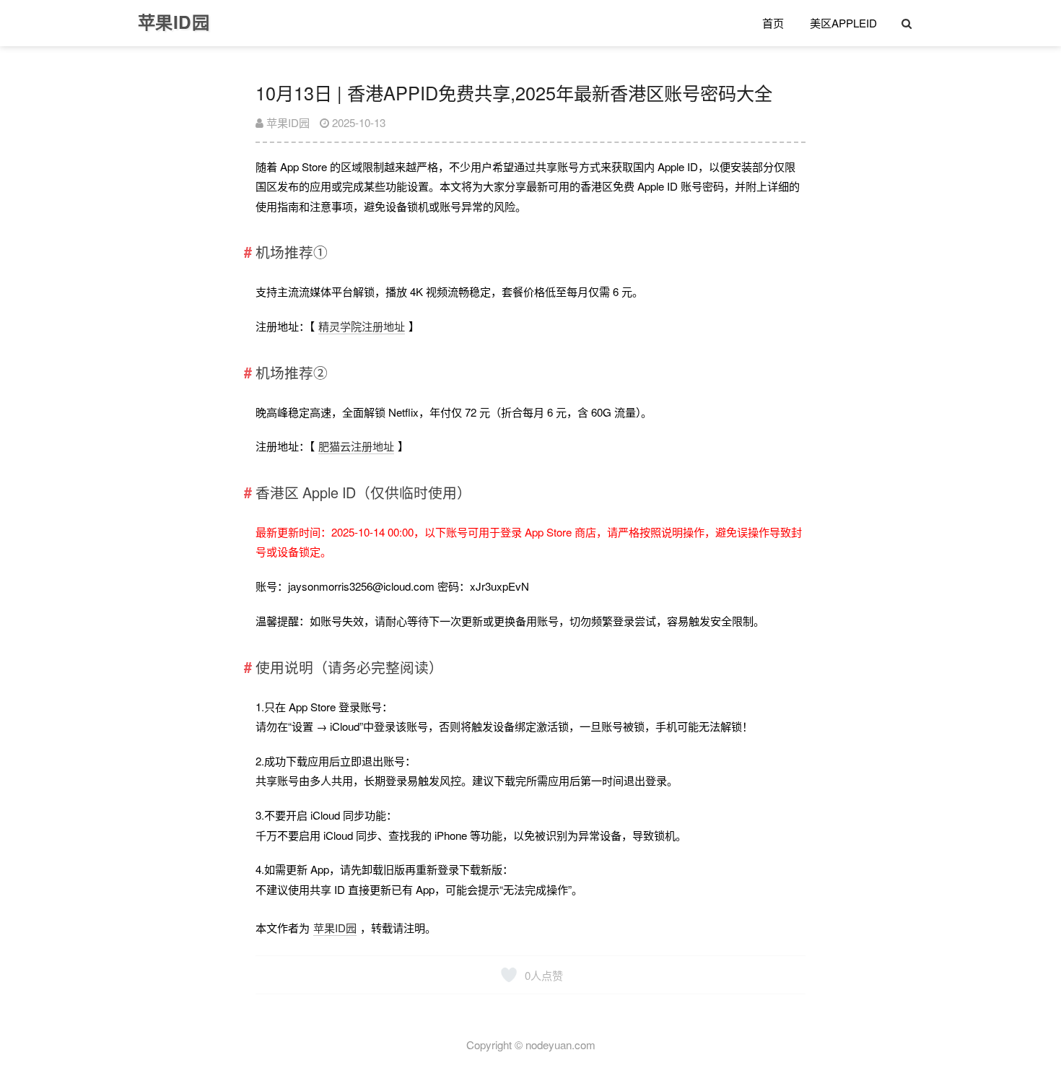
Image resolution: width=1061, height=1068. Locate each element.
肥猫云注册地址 (356, 445)
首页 (773, 22)
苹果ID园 (286, 122)
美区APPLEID (843, 22)
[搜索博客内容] (906, 23)
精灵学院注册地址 (361, 326)
